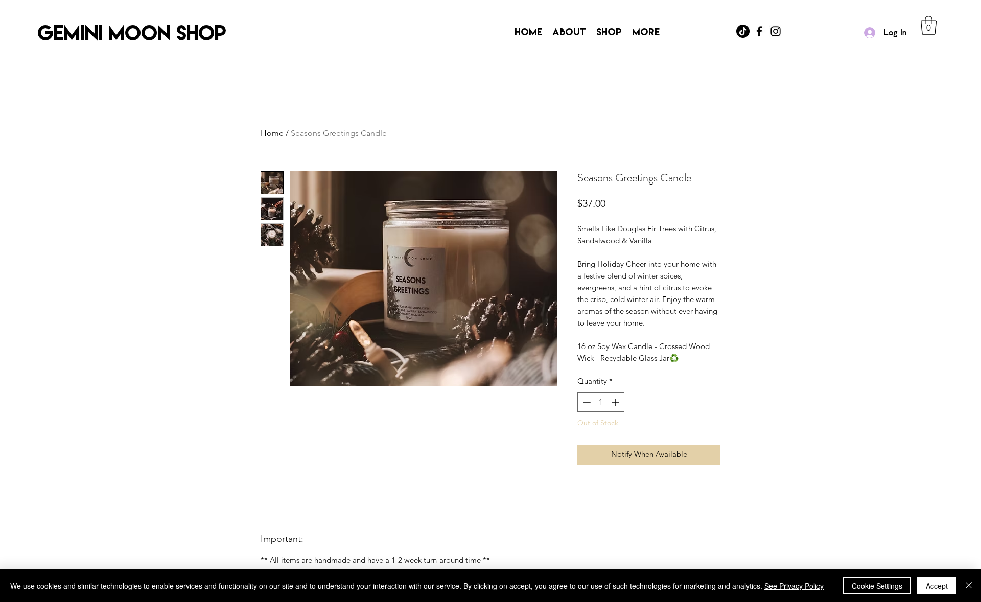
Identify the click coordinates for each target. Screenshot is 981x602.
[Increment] (616, 402)
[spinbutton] (601, 402)
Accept (937, 586)
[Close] (969, 585)
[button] (929, 25)
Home (272, 133)
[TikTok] (743, 31)
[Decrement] (586, 402)
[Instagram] (775, 31)
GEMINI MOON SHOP (131, 32)
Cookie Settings (877, 586)
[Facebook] (759, 31)
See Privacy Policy (794, 586)
